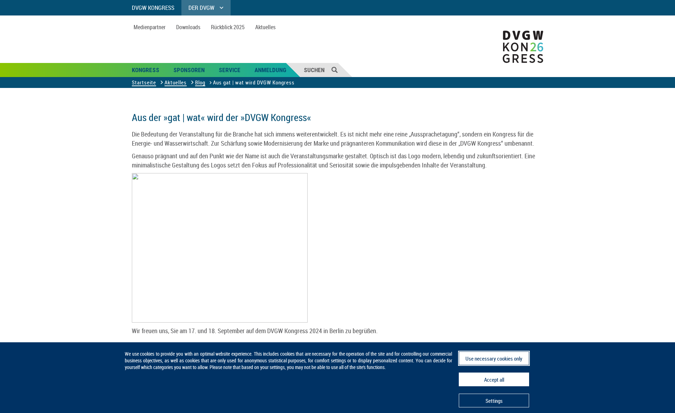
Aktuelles (265, 27)
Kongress (145, 70)
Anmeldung (270, 70)
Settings (494, 400)
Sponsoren (189, 70)
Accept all (494, 379)
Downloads (188, 27)
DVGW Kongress (153, 8)
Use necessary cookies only (493, 358)
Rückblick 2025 (228, 27)
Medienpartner (150, 27)
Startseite (144, 82)
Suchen (314, 70)
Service (229, 70)
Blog (200, 82)
